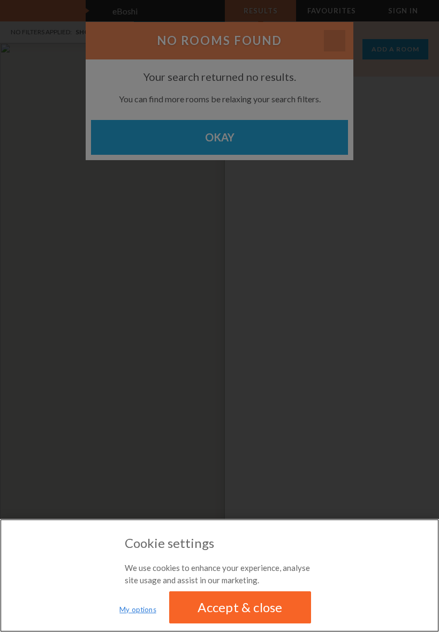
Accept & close (240, 607)
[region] (219, 575)
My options (137, 609)
